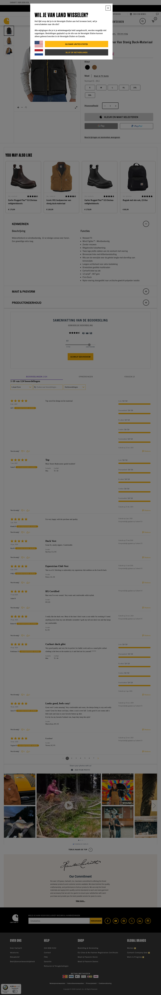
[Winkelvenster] (108, 8)
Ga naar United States (76, 44)
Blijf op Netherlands (77, 52)
